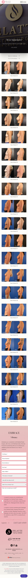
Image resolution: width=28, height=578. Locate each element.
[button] (21, 2)
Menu (24, 2)
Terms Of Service (18, 519)
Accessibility (20, 564)
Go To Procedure (12, 58)
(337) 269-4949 (20, 523)
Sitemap (10, 564)
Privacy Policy (9, 519)
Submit (4, 523)
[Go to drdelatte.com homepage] (8, 2)
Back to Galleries (12, 56)
